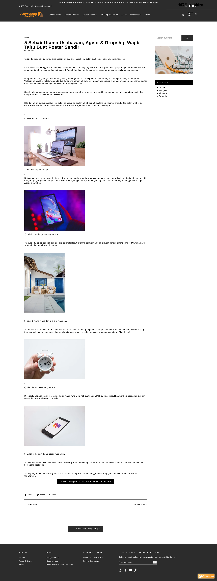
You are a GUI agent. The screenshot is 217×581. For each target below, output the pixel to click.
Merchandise (136, 15)
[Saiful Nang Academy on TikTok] (135, 570)
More (147, 15)
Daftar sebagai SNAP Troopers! (59, 564)
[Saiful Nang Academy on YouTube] (130, 570)
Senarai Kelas (55, 15)
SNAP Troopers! (26, 6)
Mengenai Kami (52, 557)
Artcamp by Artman (109, 15)
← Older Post (30, 504)
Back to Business (87, 529)
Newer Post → (140, 504)
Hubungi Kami (52, 561)
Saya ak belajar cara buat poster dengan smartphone (86, 481)
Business (163, 87)
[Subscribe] (155, 562)
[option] (108, 2)
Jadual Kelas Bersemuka (93, 557)
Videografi (164, 93)
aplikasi (27, 37)
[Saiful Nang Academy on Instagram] (120, 570)
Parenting (163, 96)
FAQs (21, 564)
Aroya (124, 15)
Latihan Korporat (90, 15)
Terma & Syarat (25, 561)
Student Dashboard (43, 6)
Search (22, 557)
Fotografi (163, 90)
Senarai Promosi (72, 15)
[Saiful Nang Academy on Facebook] (125, 570)
